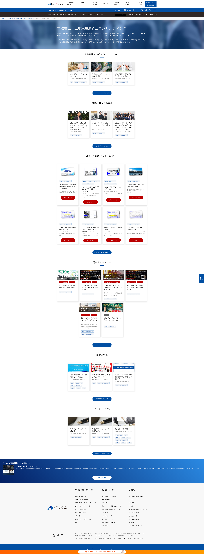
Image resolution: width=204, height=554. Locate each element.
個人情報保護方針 (80, 535)
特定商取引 (138, 533)
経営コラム (105, 525)
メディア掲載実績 (134, 519)
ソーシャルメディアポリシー (97, 535)
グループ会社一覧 (134, 512)
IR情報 (131, 506)
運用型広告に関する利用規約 (103, 533)
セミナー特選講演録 (80, 509)
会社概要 (131, 502)
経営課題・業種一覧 (80, 496)
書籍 (76, 522)
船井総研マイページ (107, 519)
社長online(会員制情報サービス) (111, 509)
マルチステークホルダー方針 (134, 538)
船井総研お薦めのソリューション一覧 (85, 502)
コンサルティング (107, 516)
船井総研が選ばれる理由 (136, 496)
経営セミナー (106, 502)
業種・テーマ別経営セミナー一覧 (111, 506)
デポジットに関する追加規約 (123, 533)
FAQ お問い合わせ (133, 535)
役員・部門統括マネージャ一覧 (138, 509)
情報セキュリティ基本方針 (116, 535)
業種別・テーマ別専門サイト (83, 519)
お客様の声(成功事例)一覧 (82, 499)
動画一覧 (77, 516)
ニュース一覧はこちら (120, 14)
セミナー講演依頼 (99, 538)
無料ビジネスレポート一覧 (82, 506)
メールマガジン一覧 (80, 512)
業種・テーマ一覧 (29, 18)
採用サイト (132, 522)
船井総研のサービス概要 (109, 496)
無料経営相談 (106, 499)
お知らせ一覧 (133, 516)
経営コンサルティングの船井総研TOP (12, 18)
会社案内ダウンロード (135, 525)
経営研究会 (105, 512)
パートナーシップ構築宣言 (115, 538)
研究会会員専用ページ (108, 522)
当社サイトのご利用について (83, 533)
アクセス (131, 499)
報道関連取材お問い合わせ (82, 538)
